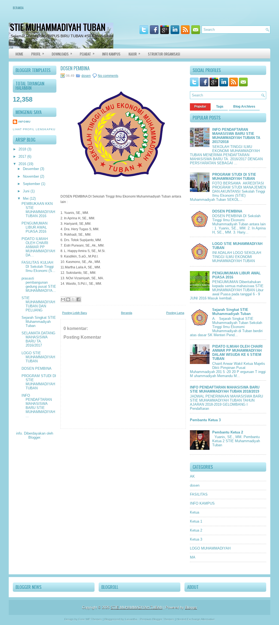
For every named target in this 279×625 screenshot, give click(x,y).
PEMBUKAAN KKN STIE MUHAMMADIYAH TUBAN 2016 (38, 210)
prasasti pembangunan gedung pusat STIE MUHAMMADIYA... (39, 284)
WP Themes (94, 619)
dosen (86, 76)
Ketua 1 (196, 521)
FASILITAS (199, 494)
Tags (219, 106)
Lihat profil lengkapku (34, 129)
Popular (200, 106)
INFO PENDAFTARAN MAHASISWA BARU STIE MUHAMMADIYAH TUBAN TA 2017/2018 (236, 136)
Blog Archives (244, 106)
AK (192, 476)
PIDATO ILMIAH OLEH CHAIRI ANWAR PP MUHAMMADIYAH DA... (38, 247)
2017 (23, 156)
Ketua (194, 512)
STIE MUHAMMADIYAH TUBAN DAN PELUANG (38, 304)
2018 (23, 149)
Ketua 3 (196, 539)
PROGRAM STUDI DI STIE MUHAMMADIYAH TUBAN (39, 382)
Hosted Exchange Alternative (196, 619)
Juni (27, 191)
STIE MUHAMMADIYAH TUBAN (57, 26)
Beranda (18, 8)
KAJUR (134, 53)
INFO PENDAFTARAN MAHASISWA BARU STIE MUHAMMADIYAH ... (38, 405)
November (31, 176)
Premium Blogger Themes (157, 619)
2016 (23, 164)
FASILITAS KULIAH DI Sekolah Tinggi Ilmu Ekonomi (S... (38, 266)
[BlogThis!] (68, 299)
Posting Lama (175, 312)
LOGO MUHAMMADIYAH (210, 548)
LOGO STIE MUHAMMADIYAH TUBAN (38, 357)
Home (19, 54)
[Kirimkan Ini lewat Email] (63, 299)
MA (192, 557)
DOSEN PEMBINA (36, 368)
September (32, 184)
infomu (24, 121)
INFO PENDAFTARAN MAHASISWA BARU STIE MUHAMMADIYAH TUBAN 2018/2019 (224, 389)
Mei (26, 198)
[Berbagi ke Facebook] (78, 299)
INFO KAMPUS (111, 54)
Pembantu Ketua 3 (205, 420)
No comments (108, 76)
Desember (31, 169)
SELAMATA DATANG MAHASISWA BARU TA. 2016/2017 (38, 339)
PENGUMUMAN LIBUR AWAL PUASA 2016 (34, 227)
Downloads (62, 53)
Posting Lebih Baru (74, 312)
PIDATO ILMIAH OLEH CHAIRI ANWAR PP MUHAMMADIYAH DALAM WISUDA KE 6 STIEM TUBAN (237, 352)
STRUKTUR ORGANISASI (164, 54)
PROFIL (37, 53)
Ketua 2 (196, 530)
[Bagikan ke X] (73, 299)
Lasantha (131, 619)
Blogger (34, 437)
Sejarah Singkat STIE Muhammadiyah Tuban (39, 321)
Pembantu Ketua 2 (227, 432)
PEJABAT (87, 53)
